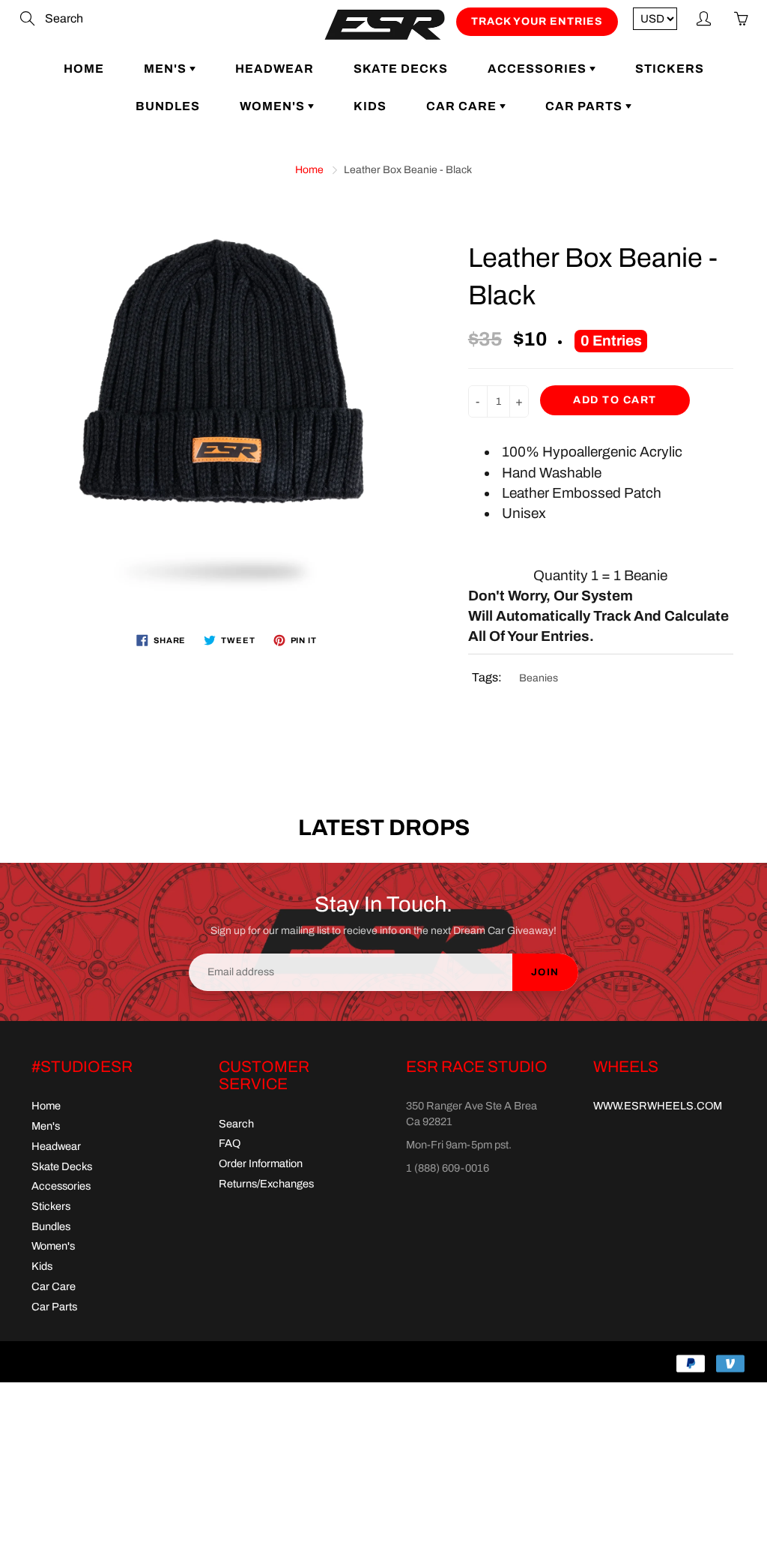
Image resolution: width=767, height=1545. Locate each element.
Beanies (538, 678)
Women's (274, 106)
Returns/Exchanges (266, 1184)
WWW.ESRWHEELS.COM (657, 1106)
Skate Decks (401, 68)
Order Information (261, 1163)
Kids (370, 106)
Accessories (538, 68)
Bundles (168, 106)
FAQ (229, 1143)
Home (84, 68)
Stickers (669, 68)
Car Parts (585, 106)
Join (545, 972)
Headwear (274, 68)
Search (236, 1124)
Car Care (463, 106)
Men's (167, 68)
